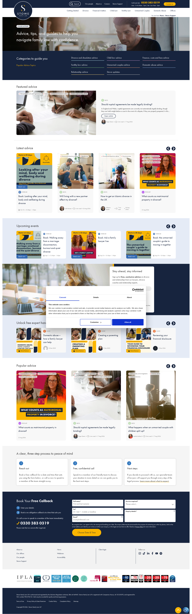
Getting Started (72, 10)
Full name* (77, 501)
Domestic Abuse (160, 10)
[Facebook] (152, 554)
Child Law (114, 10)
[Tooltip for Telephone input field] (122, 509)
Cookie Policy (53, 601)
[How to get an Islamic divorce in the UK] (116, 171)
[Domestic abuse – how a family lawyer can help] (28, 340)
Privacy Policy (139, 527)
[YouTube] (156, 554)
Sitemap (75, 601)
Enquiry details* (149, 511)
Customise (94, 322)
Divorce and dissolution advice (84, 57)
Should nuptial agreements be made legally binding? (126, 104)
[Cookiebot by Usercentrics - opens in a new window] (134, 290)
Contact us (169, 4)
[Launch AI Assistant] (186, 610)
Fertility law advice (79, 64)
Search (76, 4)
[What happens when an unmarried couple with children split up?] (151, 395)
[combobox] (76, 511)
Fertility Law (126, 10)
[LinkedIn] (148, 554)
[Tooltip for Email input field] (122, 517)
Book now (21, 187)
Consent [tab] (62, 297)
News (59, 549)
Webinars (60, 553)
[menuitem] (72, 11)
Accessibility (61, 557)
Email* (97, 516)
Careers (107, 4)
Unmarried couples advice (118, 64)
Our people (89, 4)
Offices (173, 10)
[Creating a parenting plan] (83, 340)
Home (162, 16)
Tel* (97, 509)
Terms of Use (20, 601)
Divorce (86, 10)
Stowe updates (113, 71)
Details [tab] (96, 297)
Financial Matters (99, 10)
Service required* (132, 501)
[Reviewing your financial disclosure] (138, 340)
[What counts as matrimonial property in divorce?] (158, 171)
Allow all (127, 322)
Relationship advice (79, 71)
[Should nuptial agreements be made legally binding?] (56, 113)
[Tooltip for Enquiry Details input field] (174, 511)
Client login (102, 549)
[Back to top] (178, 610)
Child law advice (114, 57)
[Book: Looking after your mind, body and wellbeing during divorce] (34, 171)
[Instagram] (140, 554)
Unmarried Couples (142, 10)
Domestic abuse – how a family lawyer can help (53, 339)
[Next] (174, 149)
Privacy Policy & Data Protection (36, 601)
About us (99, 4)
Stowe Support (117, 4)
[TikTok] (144, 554)
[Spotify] (161, 554)
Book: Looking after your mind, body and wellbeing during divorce (33, 200)
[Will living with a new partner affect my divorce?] (75, 171)
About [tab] (129, 297)
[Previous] (168, 149)
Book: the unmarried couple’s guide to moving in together (162, 241)
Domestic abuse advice (153, 64)
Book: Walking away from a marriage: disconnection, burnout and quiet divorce (53, 244)
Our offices (20, 553)
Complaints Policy (65, 601)
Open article (108, 116)
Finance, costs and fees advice (156, 57)
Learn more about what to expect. (154, 481)
